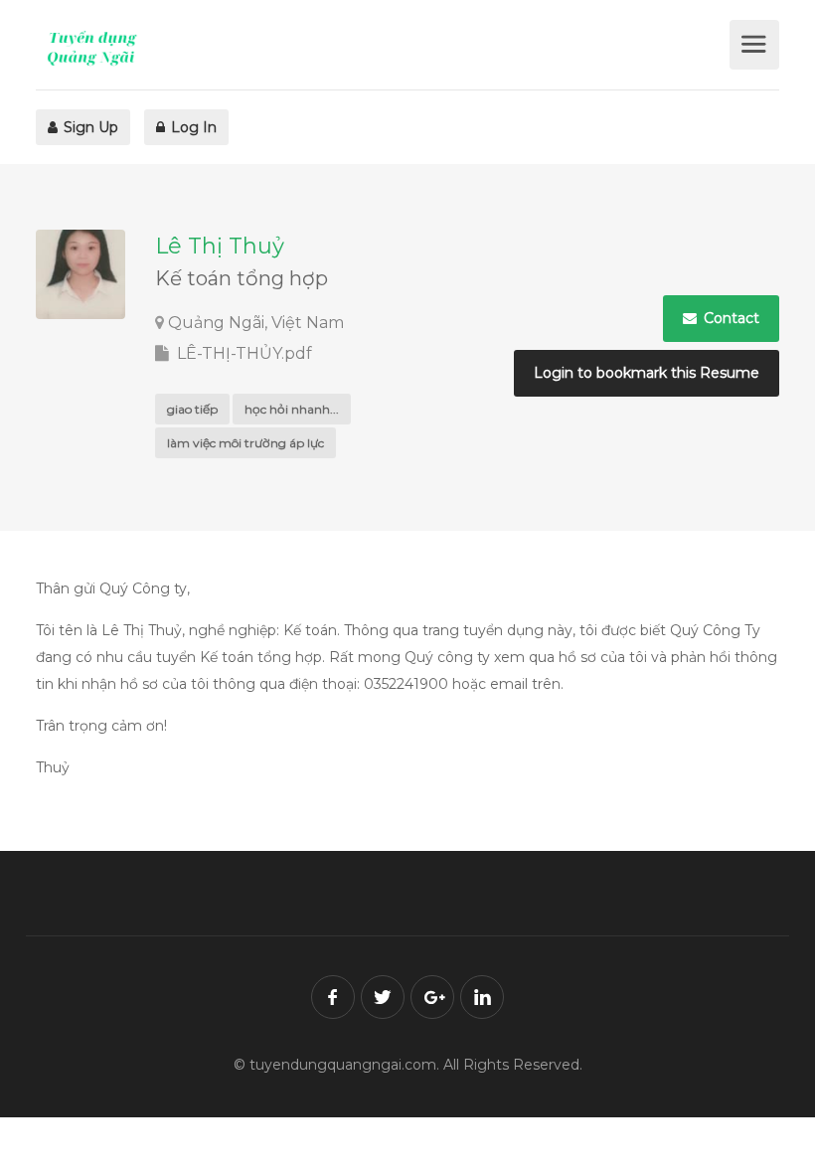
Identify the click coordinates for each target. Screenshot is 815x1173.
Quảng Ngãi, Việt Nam (256, 322)
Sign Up (89, 127)
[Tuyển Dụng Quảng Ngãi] (380, 48)
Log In (192, 127)
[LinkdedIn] (482, 997)
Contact (729, 318)
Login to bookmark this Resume (646, 373)
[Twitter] (383, 997)
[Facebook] (333, 997)
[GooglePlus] (432, 997)
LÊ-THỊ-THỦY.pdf (242, 353)
